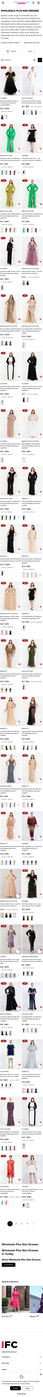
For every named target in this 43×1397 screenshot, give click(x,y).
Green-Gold (32, 862)
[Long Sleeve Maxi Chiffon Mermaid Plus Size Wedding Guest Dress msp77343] (32, 194)
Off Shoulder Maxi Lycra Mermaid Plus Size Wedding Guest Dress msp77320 (10, 503)
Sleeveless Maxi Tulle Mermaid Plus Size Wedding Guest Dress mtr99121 (10, 676)
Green (6, 975)
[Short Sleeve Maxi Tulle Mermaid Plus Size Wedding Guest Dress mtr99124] (32, 539)
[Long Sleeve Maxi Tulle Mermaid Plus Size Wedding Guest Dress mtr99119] (10, 711)
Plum (10, 1147)
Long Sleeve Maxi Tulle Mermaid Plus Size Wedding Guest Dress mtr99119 (9, 733)
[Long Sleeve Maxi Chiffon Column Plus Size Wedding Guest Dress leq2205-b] (10, 366)
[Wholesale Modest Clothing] (16, 1299)
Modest (6, 1316)
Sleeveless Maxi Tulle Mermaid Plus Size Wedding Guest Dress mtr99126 (32, 733)
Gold (32, 747)
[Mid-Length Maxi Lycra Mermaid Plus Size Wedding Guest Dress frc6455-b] (10, 1112)
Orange (6, 1202)
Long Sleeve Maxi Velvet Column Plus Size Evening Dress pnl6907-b (32, 960)
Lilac (32, 230)
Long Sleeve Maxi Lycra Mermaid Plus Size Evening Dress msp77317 (10, 159)
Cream (28, 112)
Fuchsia (14, 172)
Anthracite (2, 804)
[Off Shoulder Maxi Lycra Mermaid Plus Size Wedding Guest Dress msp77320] (10, 481)
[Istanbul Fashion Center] (22, 3)
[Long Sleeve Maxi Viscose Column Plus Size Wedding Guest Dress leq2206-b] (32, 366)
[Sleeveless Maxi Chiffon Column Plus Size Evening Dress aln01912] (32, 81)
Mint (28, 399)
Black (2, 117)
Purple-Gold (36, 862)
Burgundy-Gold (24, 862)
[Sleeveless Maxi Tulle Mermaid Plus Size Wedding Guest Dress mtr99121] (10, 654)
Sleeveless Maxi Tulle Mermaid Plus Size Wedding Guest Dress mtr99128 (10, 848)
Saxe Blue (28, 282)
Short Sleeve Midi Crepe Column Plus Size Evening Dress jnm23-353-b (9, 961)
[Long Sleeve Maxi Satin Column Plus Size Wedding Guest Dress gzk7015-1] (32, 1054)
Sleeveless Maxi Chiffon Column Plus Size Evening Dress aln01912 (31, 102)
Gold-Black (32, 917)
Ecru (2, 975)
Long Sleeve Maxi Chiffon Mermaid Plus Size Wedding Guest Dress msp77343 (32, 216)
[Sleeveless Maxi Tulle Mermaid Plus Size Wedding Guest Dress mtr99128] (10, 826)
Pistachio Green (14, 230)
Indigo (10, 517)
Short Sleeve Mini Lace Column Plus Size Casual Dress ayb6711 (9, 1075)
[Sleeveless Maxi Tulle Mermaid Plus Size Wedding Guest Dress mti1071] (10, 309)
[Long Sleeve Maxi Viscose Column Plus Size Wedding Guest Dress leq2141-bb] (10, 424)
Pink (24, 282)
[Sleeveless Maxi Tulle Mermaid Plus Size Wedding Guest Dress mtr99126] (32, 711)
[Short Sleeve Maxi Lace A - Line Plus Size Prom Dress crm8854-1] (32, 884)
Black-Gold (28, 917)
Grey (10, 804)
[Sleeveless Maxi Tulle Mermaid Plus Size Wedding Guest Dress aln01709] (10, 769)
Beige (2, 343)
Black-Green (24, 973)
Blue (6, 862)
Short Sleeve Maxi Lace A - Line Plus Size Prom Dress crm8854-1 (31, 905)
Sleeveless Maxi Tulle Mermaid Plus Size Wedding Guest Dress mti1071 (10, 330)
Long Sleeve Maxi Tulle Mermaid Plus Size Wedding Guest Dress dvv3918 (31, 503)
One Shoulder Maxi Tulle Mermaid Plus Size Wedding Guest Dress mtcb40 (32, 331)
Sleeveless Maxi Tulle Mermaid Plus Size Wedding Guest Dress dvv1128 (10, 560)
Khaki (32, 112)
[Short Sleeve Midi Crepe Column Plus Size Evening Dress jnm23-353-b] (10, 939)
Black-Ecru (2, 402)
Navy (36, 112)
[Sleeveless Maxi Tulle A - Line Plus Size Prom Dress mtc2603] (32, 251)
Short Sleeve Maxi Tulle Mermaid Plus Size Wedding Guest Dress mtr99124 (31, 561)
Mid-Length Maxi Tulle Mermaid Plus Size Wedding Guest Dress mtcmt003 (31, 446)
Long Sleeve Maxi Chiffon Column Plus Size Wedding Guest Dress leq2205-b (10, 388)
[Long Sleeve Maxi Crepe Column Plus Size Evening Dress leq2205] (32, 1112)
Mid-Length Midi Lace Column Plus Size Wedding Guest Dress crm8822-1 (32, 848)
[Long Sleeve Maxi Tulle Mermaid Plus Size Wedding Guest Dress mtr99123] (32, 769)
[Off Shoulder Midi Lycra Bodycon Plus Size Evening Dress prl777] (32, 596)
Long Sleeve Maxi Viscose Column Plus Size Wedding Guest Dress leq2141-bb (10, 446)
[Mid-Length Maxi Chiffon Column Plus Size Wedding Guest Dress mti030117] (10, 596)
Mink (2, 460)
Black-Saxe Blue (32, 973)
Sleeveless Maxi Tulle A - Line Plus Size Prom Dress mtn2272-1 (10, 905)
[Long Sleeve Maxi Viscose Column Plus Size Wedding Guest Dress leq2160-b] (10, 251)
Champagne (24, 344)
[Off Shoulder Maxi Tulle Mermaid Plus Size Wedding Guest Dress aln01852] (32, 997)
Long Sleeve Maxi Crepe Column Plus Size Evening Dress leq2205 (31, 1133)
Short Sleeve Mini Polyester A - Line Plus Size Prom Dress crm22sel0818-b (32, 1191)
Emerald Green (10, 172)
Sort (30, 51)
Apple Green (2, 172)
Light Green (14, 975)
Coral (6, 172)
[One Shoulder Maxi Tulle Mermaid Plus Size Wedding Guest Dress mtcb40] (32, 309)
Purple (36, 230)
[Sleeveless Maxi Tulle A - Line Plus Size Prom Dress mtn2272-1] (10, 884)
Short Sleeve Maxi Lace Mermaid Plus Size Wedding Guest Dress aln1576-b (31, 676)
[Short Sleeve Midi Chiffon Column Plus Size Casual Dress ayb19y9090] (10, 1169)
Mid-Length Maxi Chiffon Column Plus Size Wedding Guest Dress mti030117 (9, 618)
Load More (8, 1264)
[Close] (41, 1374)
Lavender (10, 975)
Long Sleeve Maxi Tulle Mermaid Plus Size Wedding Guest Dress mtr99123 (31, 791)
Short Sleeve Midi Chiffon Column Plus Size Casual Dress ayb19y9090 (10, 1191)
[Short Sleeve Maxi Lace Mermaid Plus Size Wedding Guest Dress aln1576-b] (32, 654)
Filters (13, 51)
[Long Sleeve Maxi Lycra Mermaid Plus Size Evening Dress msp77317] (10, 138)
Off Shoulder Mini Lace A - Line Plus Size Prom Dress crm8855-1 (31, 159)
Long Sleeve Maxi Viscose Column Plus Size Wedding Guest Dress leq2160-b (10, 273)
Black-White (2, 287)
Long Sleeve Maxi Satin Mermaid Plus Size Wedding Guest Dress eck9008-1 (10, 1019)
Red (14, 1147)
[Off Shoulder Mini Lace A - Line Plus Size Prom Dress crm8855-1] (32, 138)
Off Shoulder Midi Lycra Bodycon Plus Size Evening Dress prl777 (31, 617)
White (6, 117)
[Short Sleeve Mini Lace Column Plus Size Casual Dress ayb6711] (10, 1054)
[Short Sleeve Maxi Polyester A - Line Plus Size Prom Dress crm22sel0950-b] (10, 81)
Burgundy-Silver (28, 862)
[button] (38, 3)
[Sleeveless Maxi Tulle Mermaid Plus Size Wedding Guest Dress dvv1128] (10, 539)
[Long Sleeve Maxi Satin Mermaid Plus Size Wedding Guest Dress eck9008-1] (10, 997)
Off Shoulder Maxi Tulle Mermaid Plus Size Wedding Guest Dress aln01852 (31, 1019)
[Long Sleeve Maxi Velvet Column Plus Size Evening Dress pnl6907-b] (32, 939)
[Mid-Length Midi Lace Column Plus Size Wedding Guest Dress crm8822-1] (32, 826)
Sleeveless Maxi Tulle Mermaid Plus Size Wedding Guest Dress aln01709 (10, 791)
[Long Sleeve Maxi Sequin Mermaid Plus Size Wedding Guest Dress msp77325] (10, 194)
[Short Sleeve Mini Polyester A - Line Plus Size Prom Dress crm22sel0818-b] (32, 1169)
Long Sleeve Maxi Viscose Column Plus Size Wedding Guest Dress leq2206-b (32, 388)
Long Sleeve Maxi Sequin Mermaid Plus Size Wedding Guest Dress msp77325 (10, 216)
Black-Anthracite (10, 915)
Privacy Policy (25, 1384)
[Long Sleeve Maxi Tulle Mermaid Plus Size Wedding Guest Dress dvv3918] (32, 481)
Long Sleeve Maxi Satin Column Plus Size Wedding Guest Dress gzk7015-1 (31, 1076)
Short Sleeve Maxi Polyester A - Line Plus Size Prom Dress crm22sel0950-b (9, 103)
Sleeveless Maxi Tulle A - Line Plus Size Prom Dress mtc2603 (32, 272)
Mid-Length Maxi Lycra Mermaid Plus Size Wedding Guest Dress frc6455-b (9, 1134)
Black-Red (28, 973)
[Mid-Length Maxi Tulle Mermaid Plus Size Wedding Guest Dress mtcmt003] (32, 424)
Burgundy (28, 747)
